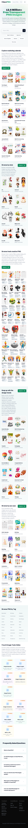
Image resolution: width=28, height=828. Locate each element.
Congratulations (19, 463)
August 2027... (3, 282)
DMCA (20, 805)
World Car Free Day (19, 103)
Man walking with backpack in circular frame (5, 294)
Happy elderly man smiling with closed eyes (23, 379)
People (9, 365)
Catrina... (11, 295)
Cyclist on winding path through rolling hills (12, 307)
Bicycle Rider (12, 310)
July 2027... (22, 337)
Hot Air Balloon (5, 463)
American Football (19, 480)
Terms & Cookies (21, 808)
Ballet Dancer (9, 323)
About (20, 803)
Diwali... (9, 281)
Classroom (17, 600)
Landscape (12, 633)
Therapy (17, 496)
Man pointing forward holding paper (22, 350)
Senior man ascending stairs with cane (4, 379)
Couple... (10, 283)
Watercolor (17, 223)
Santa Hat (12, 624)
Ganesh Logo (17, 295)
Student (22, 38)
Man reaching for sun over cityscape (14, 350)
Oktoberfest (5, 120)
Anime (3, 206)
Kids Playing (21, 619)
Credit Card (4, 480)
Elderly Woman (5, 339)
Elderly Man (10, 381)
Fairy (20, 627)
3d (2, 189)
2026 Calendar (5, 532)
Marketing (17, 583)
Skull (20, 624)
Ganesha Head (16, 297)
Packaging (17, 446)
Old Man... (10, 379)
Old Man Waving (23, 366)
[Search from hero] (24, 30)
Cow (11, 627)
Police (20, 635)
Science (15, 38)
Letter (3, 621)
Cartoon (17, 189)
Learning (21, 633)
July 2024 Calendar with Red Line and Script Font (22, 336)
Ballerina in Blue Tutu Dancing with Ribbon (10, 321)
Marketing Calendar (4, 814)
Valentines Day (22, 638)
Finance (3, 616)
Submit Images (13, 807)
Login (11, 803)
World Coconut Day (19, 139)
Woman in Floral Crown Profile (17, 320)
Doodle (3, 240)
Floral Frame (12, 616)
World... (3, 295)
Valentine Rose (5, 308)
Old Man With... (3, 380)
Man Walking (4, 296)
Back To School (10, 35)
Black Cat (19, 35)
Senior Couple (14, 339)
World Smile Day (5, 103)
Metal (20, 621)
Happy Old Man (23, 380)
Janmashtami (5, 139)
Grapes (3, 630)
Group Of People (10, 368)
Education (4, 600)
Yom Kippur (4, 85)
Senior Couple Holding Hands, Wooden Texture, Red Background (15, 336)
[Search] (21, 2)
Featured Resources (4, 810)
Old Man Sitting (17, 380)
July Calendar (22, 339)
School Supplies (7, 38)
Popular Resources (4, 807)
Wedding (4, 549)
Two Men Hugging (17, 368)
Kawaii (16, 206)
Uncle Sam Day (18, 156)
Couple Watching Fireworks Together (10, 281)
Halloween (12, 630)
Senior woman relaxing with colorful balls (5, 335)
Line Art (3, 223)
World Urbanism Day (19, 429)
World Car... (12, 308)
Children (20, 613)
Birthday (17, 532)
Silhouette (17, 240)
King (2, 633)
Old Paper (4, 635)
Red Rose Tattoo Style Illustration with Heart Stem (5, 307)
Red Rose (4, 310)
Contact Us (21, 810)
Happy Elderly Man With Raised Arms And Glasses (10, 379)
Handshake (21, 630)
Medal (11, 621)
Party (16, 549)
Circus (3, 496)
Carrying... (4, 365)
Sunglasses (12, 638)
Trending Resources (4, 804)
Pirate (11, 635)
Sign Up (12, 805)
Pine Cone (14, 42)
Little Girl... (23, 309)
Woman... (23, 296)
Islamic (3, 619)
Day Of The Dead (4, 323)
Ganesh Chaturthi (6, 156)
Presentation (5, 583)
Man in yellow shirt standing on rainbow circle (6, 350)
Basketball (4, 613)
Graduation (4, 566)
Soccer (3, 638)
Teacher (4, 446)
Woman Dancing (18, 311)
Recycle (3, 624)
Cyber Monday (5, 429)
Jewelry (12, 619)
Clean (6, 2)
